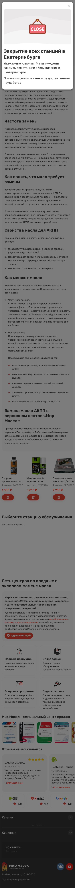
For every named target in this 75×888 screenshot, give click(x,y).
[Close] (69, 6)
